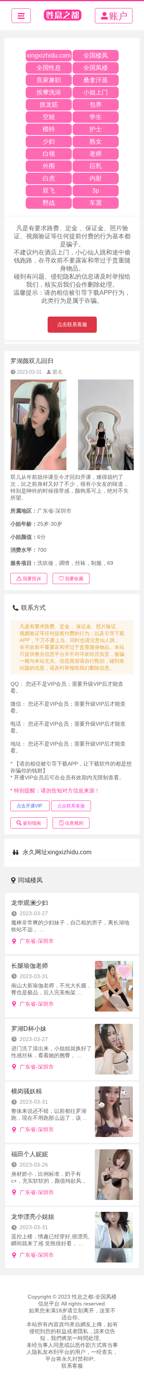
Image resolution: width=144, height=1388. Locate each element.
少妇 (49, 141)
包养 (95, 104)
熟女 (95, 141)
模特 (49, 129)
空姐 (49, 117)
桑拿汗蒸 (95, 80)
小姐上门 (95, 92)
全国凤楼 (95, 67)
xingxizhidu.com (48, 55)
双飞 (49, 190)
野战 (49, 203)
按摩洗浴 (48, 92)
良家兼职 (48, 80)
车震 (95, 203)
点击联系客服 (72, 324)
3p (95, 190)
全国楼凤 (95, 55)
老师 (95, 153)
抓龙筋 (49, 104)
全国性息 (48, 67)
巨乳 (95, 166)
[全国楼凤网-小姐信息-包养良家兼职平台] (63, 15)
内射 (95, 178)
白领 (49, 153)
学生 (95, 117)
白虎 (49, 178)
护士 (95, 129)
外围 (49, 166)
